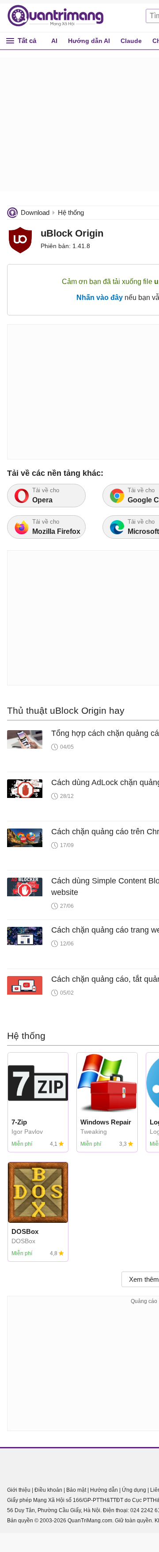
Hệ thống (71, 212)
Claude (131, 40)
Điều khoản (48, 1490)
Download (35, 212)
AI (54, 40)
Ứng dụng (134, 1490)
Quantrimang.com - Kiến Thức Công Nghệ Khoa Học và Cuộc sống (60, 16)
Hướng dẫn (104, 1490)
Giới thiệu (18, 1490)
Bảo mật (76, 1490)
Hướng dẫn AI (89, 40)
